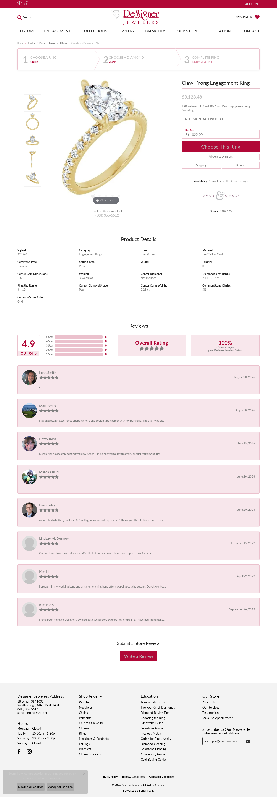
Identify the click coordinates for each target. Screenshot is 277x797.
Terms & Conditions (133, 777)
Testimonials (210, 712)
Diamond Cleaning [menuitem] (153, 744)
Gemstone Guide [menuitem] (152, 728)
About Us (208, 702)
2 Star (49, 350)
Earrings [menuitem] (84, 744)
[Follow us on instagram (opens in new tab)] (26, 3)
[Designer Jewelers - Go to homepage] (138, 17)
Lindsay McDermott (54, 538)
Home (20, 43)
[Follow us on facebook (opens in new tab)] (19, 3)
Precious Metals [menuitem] (151, 733)
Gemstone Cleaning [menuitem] (153, 749)
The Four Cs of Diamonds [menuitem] (158, 707)
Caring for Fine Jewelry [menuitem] (156, 738)
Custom (25, 31)
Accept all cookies (60, 787)
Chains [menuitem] (83, 712)
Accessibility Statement (162, 777)
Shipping (201, 165)
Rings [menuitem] (82, 733)
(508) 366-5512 (107, 215)
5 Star (49, 337)
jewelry (31, 43)
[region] (106, 141)
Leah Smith (47, 372)
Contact (250, 31)
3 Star (49, 345)
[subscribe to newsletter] (248, 741)
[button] (252, 4)
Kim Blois (46, 604)
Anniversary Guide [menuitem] (153, 754)
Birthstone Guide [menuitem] (152, 723)
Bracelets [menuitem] (85, 749)
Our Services (210, 707)
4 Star (49, 341)
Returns (240, 165)
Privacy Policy (110, 777)
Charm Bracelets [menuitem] (90, 754)
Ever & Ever (148, 254)
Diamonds (155, 31)
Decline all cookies (30, 787)
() (106, 337)
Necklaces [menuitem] (85, 707)
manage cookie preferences (42, 778)
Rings (42, 43)
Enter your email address (220, 733)
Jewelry (126, 31)
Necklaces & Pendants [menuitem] (94, 738)
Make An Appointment (217, 718)
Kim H (44, 571)
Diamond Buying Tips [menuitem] (155, 712)
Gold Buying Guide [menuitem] (153, 759)
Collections (94, 31)
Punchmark (146, 790)
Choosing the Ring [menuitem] (153, 718)
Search (34, 61)
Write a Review (138, 656)
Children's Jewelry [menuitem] (91, 723)
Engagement (57, 31)
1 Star (49, 354)
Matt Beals (47, 405)
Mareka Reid (49, 471)
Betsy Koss (47, 438)
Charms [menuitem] (84, 728)
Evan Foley (47, 504)
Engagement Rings (58, 43)
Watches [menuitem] (85, 702)
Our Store (187, 31)
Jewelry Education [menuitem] (153, 702)
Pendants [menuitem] (85, 718)
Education (219, 31)
